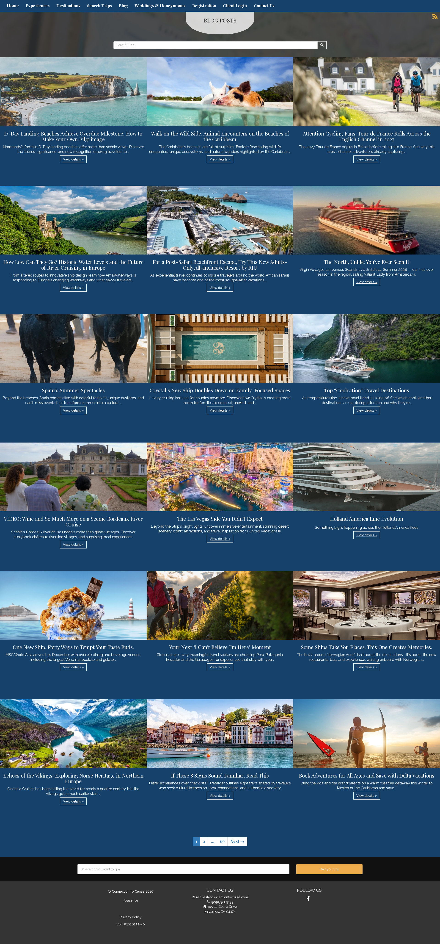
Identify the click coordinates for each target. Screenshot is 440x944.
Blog (123, 5)
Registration (204, 5)
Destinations (68, 5)
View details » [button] (73, 159)
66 (222, 841)
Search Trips (99, 5)
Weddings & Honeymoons (160, 5)
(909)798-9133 (222, 902)
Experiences (38, 5)
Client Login (235, 5)
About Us (131, 901)
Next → (237, 841)
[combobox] (183, 869)
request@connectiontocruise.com (222, 897)
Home (13, 5)
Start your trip (329, 869)
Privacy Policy (130, 917)
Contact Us (264, 5)
